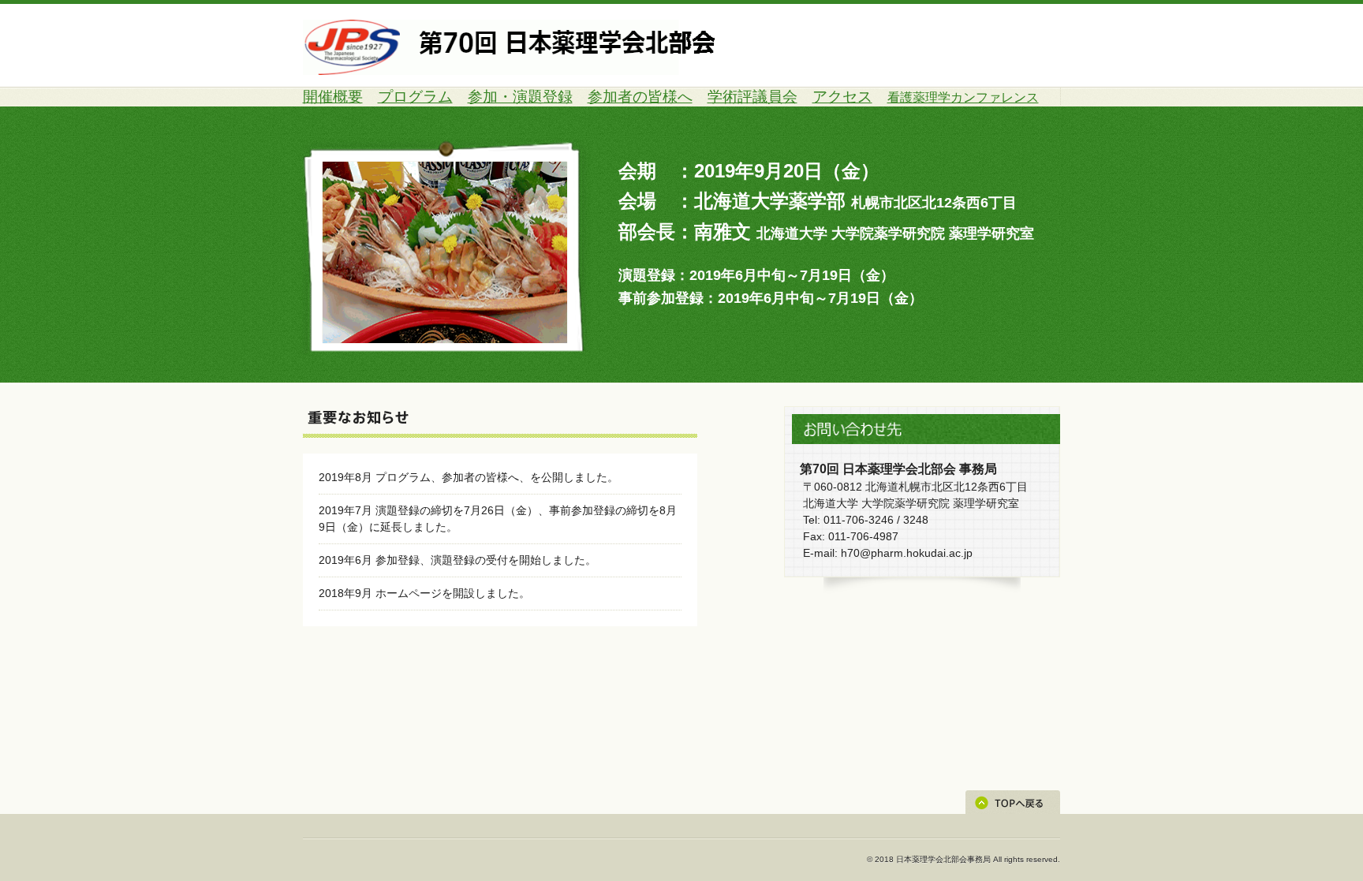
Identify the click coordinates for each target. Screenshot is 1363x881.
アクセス (842, 96)
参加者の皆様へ (640, 96)
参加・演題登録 (520, 96)
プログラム (415, 96)
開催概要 (333, 96)
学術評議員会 (752, 96)
